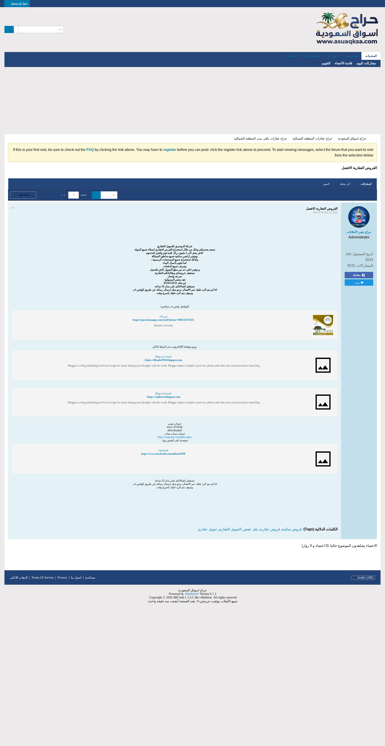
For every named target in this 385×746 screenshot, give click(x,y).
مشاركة (357, 275)
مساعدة (90, 577)
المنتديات (371, 56)
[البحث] (9, 29)
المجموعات (313, 56)
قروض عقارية (270, 529)
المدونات (352, 56)
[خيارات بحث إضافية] (16, 29)
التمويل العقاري (230, 529)
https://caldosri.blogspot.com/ (163, 396)
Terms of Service (42, 577)
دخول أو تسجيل (19, 3)
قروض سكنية (292, 529)
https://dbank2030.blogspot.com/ (163, 360)
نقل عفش (250, 529)
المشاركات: (364, 265)
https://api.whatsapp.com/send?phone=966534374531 (163, 319)
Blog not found (163, 356)
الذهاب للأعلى (19, 577)
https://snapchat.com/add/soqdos (175, 437)
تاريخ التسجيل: (362, 254)
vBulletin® (192, 594)
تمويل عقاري (207, 529)
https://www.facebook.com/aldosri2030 (163, 453)
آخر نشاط (345, 184)
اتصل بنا (76, 577)
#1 (13, 207)
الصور (326, 184)
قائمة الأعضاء (343, 63)
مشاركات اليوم (366, 63)
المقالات (333, 56)
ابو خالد (163, 316)
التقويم (326, 63)
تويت (357, 282)
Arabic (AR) (365, 577)
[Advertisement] (192, 100)
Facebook (163, 450)
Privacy (62, 577)
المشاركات (366, 184)
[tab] (366, 184)
